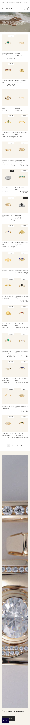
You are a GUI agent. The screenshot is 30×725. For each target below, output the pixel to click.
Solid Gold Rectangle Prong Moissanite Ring (8, 379)
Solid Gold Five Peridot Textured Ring (7, 216)
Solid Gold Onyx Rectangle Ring (21, 297)
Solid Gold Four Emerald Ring (21, 188)
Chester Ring (5, 187)
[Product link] (8, 47)
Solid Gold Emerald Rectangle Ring (6, 352)
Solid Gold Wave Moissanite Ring (21, 352)
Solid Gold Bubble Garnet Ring (21, 324)
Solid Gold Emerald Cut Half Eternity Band (7, 434)
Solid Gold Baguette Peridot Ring (8, 133)
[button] (2, 9)
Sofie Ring (17, 53)
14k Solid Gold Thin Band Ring (21, 133)
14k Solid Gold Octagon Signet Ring (7, 324)
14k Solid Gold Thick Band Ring (8, 271)
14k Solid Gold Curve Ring (8, 406)
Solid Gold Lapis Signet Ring (7, 243)
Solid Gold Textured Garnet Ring (21, 407)
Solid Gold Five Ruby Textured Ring (20, 161)
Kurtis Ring (18, 215)
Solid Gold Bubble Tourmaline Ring (19, 434)
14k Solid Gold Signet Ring (21, 242)
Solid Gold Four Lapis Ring (21, 270)
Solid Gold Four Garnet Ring (7, 81)
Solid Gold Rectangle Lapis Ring (21, 379)
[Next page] (21, 445)
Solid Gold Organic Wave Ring (8, 161)
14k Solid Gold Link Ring (8, 296)
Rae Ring (17, 108)
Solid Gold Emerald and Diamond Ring (7, 54)
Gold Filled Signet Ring (20, 80)
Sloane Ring (5, 108)
